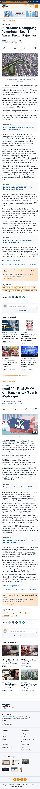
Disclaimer (24, 742)
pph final (21, 613)
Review (4, 739)
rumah (33, 287)
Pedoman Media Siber (28, 739)
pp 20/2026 (6, 616)
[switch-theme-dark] (26, 6)
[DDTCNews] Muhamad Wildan (12, 41)
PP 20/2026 (6, 385)
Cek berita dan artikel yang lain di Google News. (19, 264)
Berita (4, 21)
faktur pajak (26, 291)
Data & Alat (5, 744)
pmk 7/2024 (6, 287)
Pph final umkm (7, 613)
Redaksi (23, 736)
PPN (28, 287)
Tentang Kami (25, 734)
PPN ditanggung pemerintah (11, 291)
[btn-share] (24, 48)
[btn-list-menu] (36, 6)
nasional (34, 291)
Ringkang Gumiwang (13, 260)
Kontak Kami (25, 744)
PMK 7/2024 (6, 24)
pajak (13, 287)
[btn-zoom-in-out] (4, 48)
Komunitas (5, 742)
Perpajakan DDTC (7, 747)
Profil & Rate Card (26, 750)
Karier (23, 747)
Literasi (4, 736)
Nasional (12, 21)
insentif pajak (21, 287)
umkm (28, 613)
